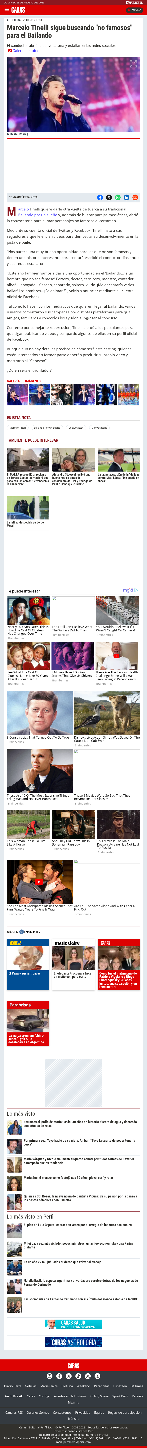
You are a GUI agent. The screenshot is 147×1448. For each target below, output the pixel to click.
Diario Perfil (12, 1386)
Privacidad (82, 1412)
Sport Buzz (120, 1396)
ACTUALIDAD (14, 20)
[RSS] (88, 1376)
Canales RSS (14, 1412)
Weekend (83, 1386)
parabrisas (28, 1006)
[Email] (135, 197)
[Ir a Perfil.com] (134, 3)
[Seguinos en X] (69, 1376)
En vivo (136, 10)
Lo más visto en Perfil (31, 1216)
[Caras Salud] (73, 1328)
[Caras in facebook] (59, 1376)
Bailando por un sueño (38, 214)
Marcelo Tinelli (18, 427)
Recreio (137, 1396)
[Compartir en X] (109, 197)
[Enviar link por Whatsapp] (118, 197)
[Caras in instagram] (49, 1376)
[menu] (7, 10)
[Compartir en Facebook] (100, 197)
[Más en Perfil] (29, 932)
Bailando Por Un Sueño (47, 427)
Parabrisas (101, 1386)
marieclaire (73, 943)
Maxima (73, 1402)
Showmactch (76, 427)
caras (119, 943)
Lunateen (120, 1386)
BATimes (137, 1386)
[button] (73, 98)
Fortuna (67, 1386)
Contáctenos (62, 1412)
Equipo (99, 1412)
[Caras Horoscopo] (73, 1346)
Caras (31, 1396)
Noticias (31, 1386)
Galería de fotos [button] (26, 50)
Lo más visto (21, 1113)
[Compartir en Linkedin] (126, 197)
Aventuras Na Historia (70, 1396)
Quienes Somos (38, 1412)
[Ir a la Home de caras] (18, 11)
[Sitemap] (97, 1376)
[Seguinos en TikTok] (78, 1376)
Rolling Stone (99, 1396)
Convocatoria (99, 427)
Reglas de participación (125, 1412)
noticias (28, 943)
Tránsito (74, 1419)
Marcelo (23, 209)
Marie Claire (49, 1386)
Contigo (44, 1396)
